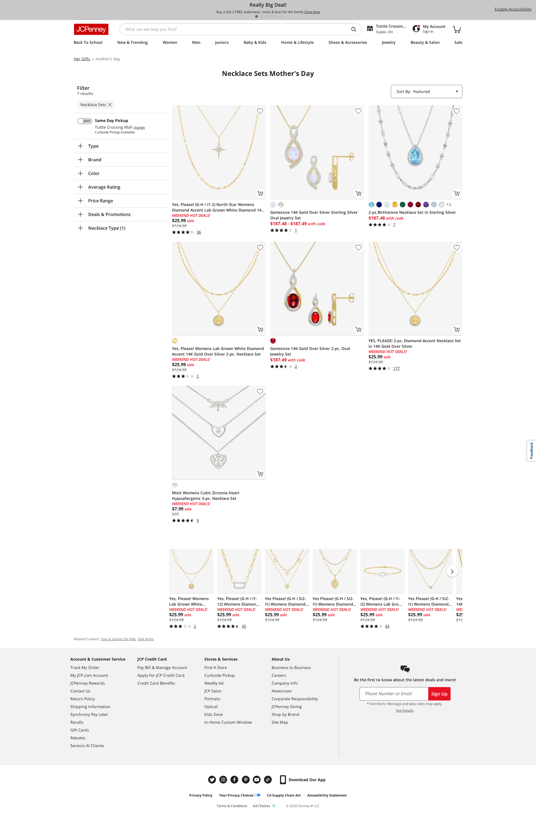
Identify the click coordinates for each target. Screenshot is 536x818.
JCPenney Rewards (87, 683)
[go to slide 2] (261, 16)
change (139, 127)
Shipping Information (90, 706)
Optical (211, 706)
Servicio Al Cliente (87, 745)
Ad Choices (261, 805)
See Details (404, 710)
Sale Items (146, 639)
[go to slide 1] (256, 16)
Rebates (77, 737)
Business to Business (291, 667)
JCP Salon (213, 691)
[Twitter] (212, 780)
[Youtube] (257, 780)
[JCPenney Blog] (268, 780)
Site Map (280, 722)
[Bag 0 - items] (456, 29)
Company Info (285, 683)
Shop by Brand (285, 714)
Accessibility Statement (327, 795)
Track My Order (84, 667)
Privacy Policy (200, 795)
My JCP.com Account (89, 675)
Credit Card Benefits (156, 683)
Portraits (212, 698)
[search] (356, 29)
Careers (279, 675)
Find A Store (215, 667)
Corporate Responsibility (295, 698)
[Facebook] (235, 780)
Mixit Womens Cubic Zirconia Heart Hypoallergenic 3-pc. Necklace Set (206, 495)
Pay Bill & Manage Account (162, 667)
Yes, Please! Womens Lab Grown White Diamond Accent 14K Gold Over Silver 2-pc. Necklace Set (218, 351)
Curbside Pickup (219, 675)
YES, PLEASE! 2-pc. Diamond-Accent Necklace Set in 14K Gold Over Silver (414, 343)
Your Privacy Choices (236, 795)
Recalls (76, 722)
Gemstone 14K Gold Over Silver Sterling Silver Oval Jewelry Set (314, 215)
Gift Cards (79, 730)
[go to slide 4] (271, 16)
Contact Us (80, 691)
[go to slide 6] (281, 16)
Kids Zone (213, 714)
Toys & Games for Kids (118, 639)
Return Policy (82, 698)
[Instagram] (223, 780)
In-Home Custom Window (228, 722)
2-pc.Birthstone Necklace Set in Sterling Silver (412, 212)
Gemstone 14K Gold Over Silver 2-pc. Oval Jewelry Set (310, 351)
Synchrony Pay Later (89, 714)
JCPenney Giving (287, 706)
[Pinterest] (246, 780)
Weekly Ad (214, 683)
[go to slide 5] (276, 16)
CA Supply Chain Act (284, 795)
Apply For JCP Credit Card (161, 675)
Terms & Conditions (232, 805)
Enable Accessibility (513, 9)
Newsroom (282, 691)
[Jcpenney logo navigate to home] (91, 29)
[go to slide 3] (266, 16)
